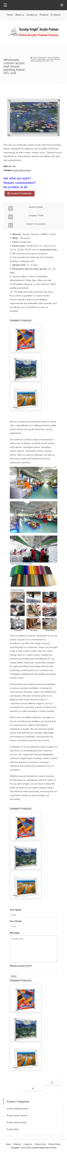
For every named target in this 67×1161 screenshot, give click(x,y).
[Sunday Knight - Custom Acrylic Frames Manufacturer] (33, 37)
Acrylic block (13, 1129)
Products (44, 14)
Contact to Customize (21, 193)
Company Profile (35, 215)
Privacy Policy (54, 1144)
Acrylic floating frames (22, 170)
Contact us (31, 14)
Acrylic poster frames (17, 1115)
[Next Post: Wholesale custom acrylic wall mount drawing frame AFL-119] (33, 1089)
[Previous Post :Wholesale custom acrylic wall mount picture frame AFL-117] (52, 1083)
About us (19, 14)
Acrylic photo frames (17, 1122)
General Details (36, 207)
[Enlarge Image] (33, 88)
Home (10, 14)
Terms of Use (40, 1144)
